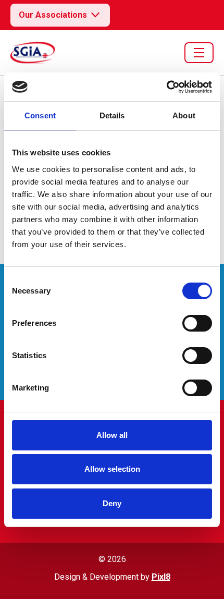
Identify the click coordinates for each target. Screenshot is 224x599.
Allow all (112, 435)
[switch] (197, 323)
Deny (112, 503)
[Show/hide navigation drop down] (199, 52)
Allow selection (112, 468)
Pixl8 (161, 577)
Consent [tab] (40, 115)
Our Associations (53, 15)
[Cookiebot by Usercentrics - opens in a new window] (166, 87)
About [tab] (183, 115)
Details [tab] (112, 115)
